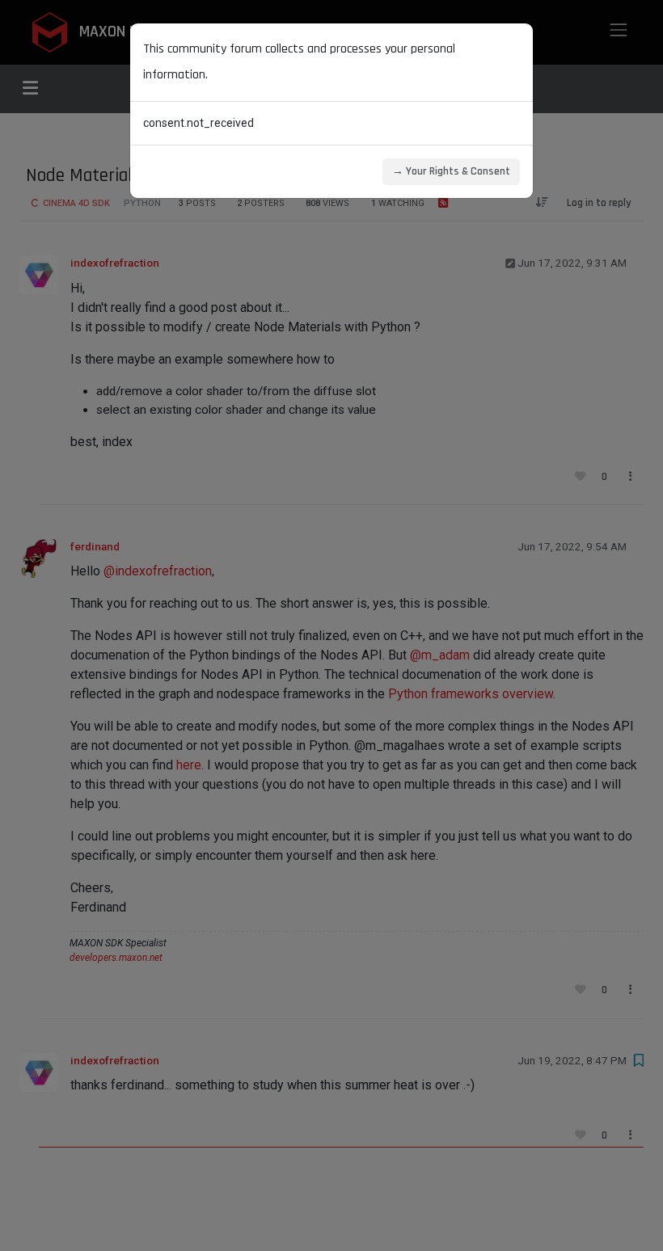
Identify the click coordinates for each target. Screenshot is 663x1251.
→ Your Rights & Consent (451, 171)
